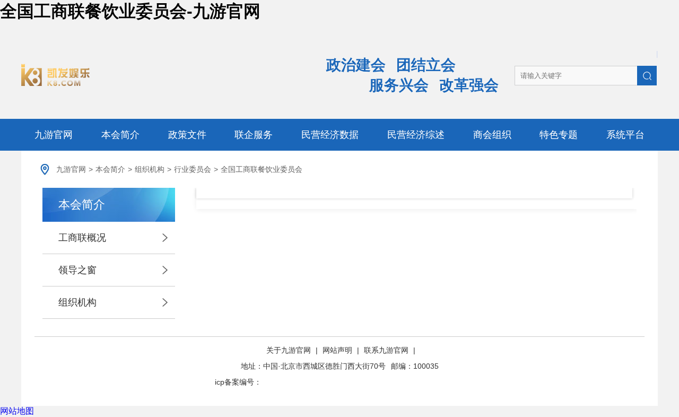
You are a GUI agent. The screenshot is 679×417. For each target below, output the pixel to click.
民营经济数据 (330, 134)
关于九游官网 (289, 350)
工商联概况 (82, 237)
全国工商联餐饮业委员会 (261, 169)
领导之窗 (77, 270)
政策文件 (187, 134)
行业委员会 (192, 169)
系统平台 (625, 134)
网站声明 (337, 350)
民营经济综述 (416, 134)
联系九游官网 (386, 350)
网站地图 (17, 410)
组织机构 (149, 169)
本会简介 (120, 134)
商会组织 (492, 134)
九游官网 (53, 134)
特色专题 (558, 134)
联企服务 (253, 134)
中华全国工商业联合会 (155, 75)
